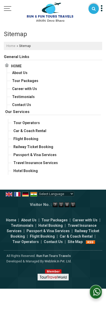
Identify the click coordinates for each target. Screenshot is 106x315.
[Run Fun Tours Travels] (50, 12)
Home (10, 46)
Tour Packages (25, 81)
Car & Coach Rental (29, 131)
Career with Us (24, 89)
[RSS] (90, 242)
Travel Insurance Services (35, 163)
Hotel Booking (25, 171)
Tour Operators (26, 123)
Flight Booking (25, 139)
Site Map (75, 242)
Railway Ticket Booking (33, 147)
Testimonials (23, 97)
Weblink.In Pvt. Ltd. (58, 261)
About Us (20, 73)
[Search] (94, 9)
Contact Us (21, 105)
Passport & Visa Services (35, 155)
